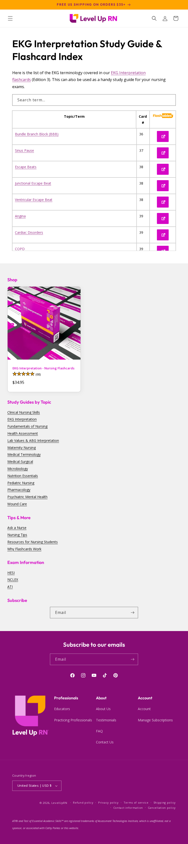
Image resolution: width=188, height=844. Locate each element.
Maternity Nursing (21, 447)
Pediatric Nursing (20, 483)
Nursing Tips (17, 534)
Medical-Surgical (20, 461)
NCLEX (12, 579)
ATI (10, 586)
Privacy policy (108, 802)
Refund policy (83, 802)
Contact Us (105, 742)
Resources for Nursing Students (32, 541)
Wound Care (17, 504)
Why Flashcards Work (24, 549)
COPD (20, 248)
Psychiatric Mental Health (27, 496)
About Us (103, 708)
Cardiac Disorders (29, 232)
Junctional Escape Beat (33, 183)
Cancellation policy (162, 807)
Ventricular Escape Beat (33, 199)
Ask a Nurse (16, 527)
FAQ (99, 731)
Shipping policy (164, 802)
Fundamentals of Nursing (27, 426)
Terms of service (136, 802)
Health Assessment (22, 433)
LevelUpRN (59, 803)
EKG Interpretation (22, 419)
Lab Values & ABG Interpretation (33, 440)
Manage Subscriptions (155, 720)
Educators (62, 708)
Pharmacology (18, 489)
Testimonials (106, 720)
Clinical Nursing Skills (23, 412)
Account (144, 708)
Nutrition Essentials (22, 475)
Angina (20, 216)
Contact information (128, 807)
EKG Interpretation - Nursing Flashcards (43, 368)
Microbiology (17, 468)
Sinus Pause (24, 150)
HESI (11, 572)
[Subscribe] (132, 612)
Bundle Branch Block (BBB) (37, 134)
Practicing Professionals (73, 720)
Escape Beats (25, 166)
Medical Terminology (24, 454)
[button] (10, 18)
